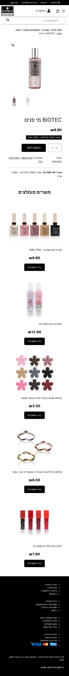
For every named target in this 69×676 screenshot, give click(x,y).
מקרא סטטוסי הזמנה (48, 618)
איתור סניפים (51, 601)
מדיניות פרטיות (50, 634)
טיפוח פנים (14, 157)
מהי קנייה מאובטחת (48, 640)
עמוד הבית (56, 29)
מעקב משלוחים (50, 624)
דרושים (44, 2)
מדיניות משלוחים (29, 2)
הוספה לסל (34, 147)
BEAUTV (53, 594)
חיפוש (7, 20)
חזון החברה (52, 587)
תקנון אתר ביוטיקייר (49, 607)
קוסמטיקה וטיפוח (31, 29)
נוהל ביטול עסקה (50, 627)
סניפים (54, 2)
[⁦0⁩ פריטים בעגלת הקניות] (58, 11)
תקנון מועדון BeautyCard (46, 604)
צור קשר (14, 2)
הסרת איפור (27, 157)
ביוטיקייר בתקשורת (49, 591)
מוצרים (45, 29)
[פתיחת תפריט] (63, 11)
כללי (40, 161)
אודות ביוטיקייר (50, 584)
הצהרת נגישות (51, 637)
